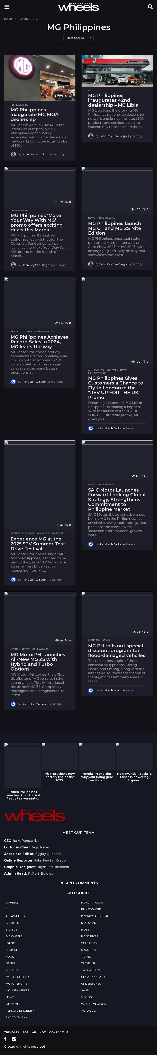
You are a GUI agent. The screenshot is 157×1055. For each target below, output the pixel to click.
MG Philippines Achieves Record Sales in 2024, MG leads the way (39, 341)
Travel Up (88, 963)
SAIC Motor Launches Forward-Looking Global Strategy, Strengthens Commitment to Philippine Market (117, 499)
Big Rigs (11, 929)
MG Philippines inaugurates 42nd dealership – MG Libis (113, 100)
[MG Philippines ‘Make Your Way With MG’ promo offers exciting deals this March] (39, 187)
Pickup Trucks (92, 902)
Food (10, 956)
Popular (29, 1032)
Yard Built (89, 1010)
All (90, 90)
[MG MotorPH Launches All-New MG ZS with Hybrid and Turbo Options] (39, 618)
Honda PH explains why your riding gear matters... (97, 777)
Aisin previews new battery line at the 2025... (60, 777)
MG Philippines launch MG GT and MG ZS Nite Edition (114, 228)
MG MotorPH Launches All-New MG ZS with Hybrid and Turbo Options (38, 662)
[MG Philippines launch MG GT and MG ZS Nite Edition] (117, 190)
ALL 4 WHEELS (15, 916)
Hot (42, 1032)
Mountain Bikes (17, 990)
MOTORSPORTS (17, 983)
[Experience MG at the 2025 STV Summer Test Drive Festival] (39, 485)
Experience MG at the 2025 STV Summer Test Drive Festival (38, 543)
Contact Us (58, 1032)
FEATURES (13, 949)
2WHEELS (12, 902)
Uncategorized (93, 976)
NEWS (91, 218)
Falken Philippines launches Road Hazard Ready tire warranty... (23, 795)
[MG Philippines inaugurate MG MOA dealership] (39, 78)
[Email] (14, 1039)
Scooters (89, 943)
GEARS (10, 963)
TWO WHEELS (90, 970)
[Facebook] (5, 1039)
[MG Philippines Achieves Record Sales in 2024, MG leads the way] (39, 302)
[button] (6, 7)
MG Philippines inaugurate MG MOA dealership (34, 114)
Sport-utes (90, 949)
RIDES (85, 929)
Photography (16, 1017)
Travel (86, 956)
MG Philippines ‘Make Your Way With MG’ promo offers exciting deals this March (37, 223)
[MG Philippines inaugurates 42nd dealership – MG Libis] (117, 71)
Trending (11, 1032)
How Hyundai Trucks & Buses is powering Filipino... (134, 777)
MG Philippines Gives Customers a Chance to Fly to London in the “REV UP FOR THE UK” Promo (115, 387)
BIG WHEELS (14, 936)
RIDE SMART (89, 922)
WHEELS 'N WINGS (93, 1003)
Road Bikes (89, 936)
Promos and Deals (95, 916)
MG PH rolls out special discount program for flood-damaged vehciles (116, 650)
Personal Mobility (20, 1010)
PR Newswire (19, 105)
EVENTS (99, 370)
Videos (86, 997)
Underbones (91, 983)
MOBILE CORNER (17, 976)
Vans (85, 990)
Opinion (12, 1003)
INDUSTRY (17, 331)
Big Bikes (12, 922)
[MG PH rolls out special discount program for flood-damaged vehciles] (117, 614)
